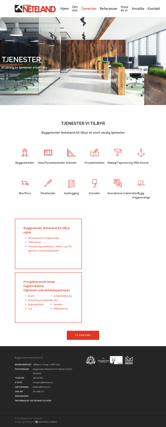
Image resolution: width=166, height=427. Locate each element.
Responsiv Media (48, 422)
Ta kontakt (83, 335)
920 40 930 (38, 378)
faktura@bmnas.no (41, 387)
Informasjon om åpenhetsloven (33, 400)
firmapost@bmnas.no (43, 382)
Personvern (21, 396)
